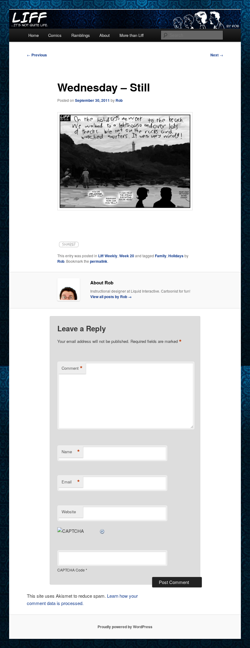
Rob (119, 100)
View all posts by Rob (111, 296)
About (104, 35)
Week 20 (126, 255)
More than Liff (132, 35)
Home (33, 35)
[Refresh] (102, 531)
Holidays (176, 255)
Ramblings (80, 35)
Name (71, 452)
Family (160, 255)
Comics (55, 35)
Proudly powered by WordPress (125, 626)
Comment (72, 368)
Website (69, 511)
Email (71, 482)
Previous (37, 55)
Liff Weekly (107, 255)
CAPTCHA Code (71, 569)
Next (216, 55)
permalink (98, 261)
